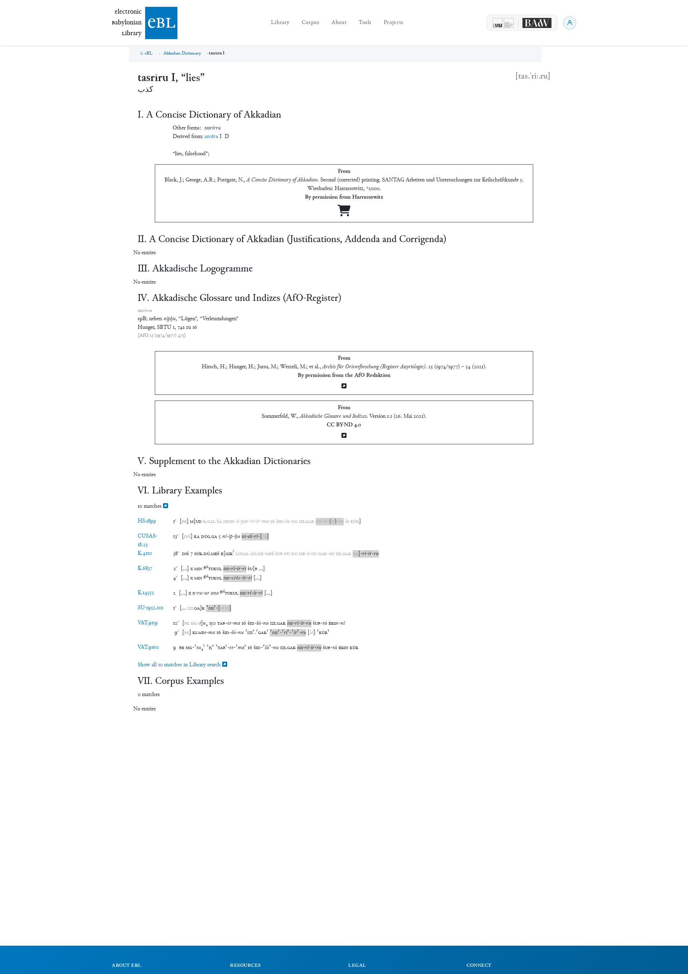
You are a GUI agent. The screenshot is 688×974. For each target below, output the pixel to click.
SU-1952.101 (150, 608)
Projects (393, 23)
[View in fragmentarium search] (165, 506)
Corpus (311, 23)
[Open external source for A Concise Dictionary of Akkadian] (344, 213)
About (339, 23)
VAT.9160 (148, 647)
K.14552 (146, 593)
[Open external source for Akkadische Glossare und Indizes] (344, 436)
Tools (365, 23)
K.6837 (145, 568)
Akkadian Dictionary (182, 53)
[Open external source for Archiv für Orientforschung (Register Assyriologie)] (344, 387)
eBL (149, 53)
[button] (184, 521)
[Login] (569, 22)
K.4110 (145, 553)
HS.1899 (147, 521)
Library (280, 23)
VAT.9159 (148, 623)
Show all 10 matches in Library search (180, 665)
